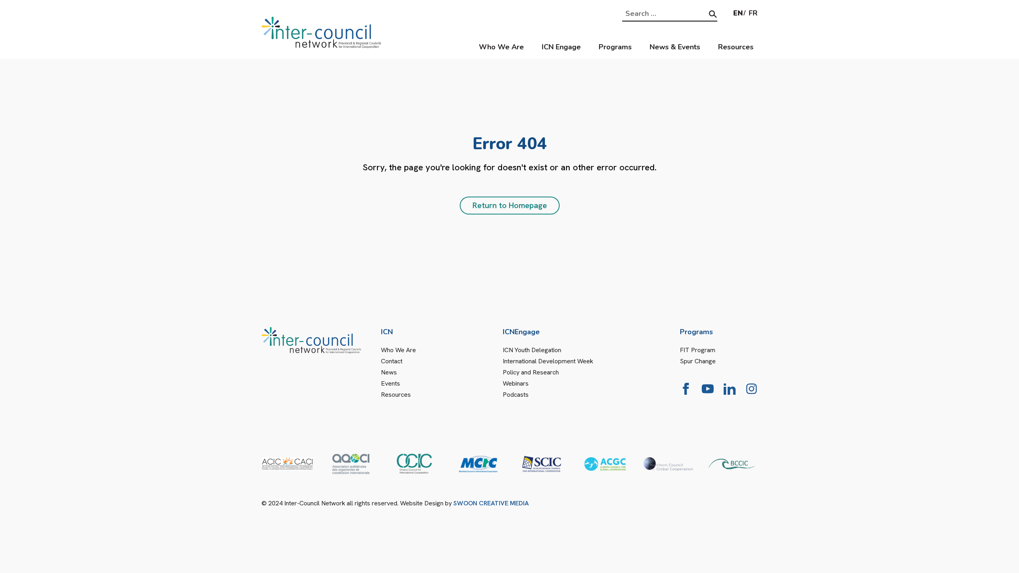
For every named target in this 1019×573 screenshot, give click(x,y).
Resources (736, 47)
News (389, 372)
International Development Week (548, 361)
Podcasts (516, 394)
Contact (391, 361)
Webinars (516, 383)
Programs (615, 47)
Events (390, 383)
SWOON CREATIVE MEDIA (491, 503)
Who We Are (501, 47)
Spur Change (698, 361)
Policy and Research (531, 372)
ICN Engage (561, 47)
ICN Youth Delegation (532, 350)
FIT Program (697, 350)
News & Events (675, 47)
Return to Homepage (509, 205)
